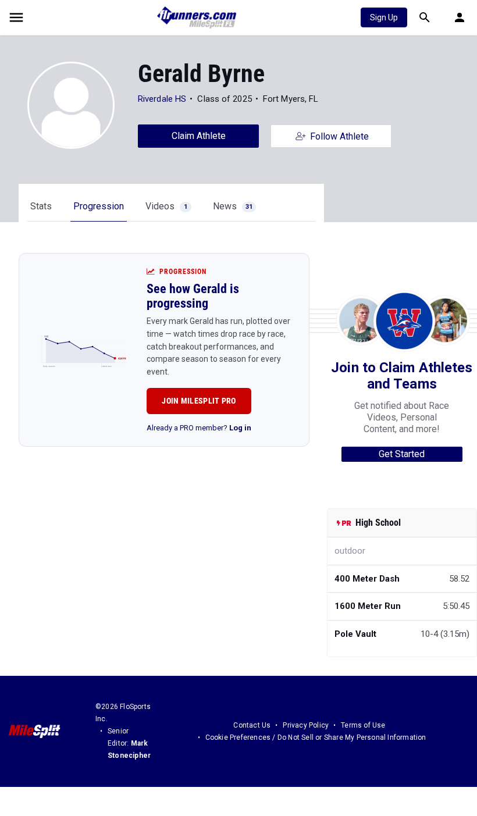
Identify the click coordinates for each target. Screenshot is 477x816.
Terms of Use (363, 725)
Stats (41, 206)
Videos (166, 206)
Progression (98, 206)
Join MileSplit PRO (199, 400)
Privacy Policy (306, 725)
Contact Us (251, 725)
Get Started (402, 453)
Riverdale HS (162, 99)
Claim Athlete (199, 135)
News (232, 206)
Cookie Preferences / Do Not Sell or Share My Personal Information (315, 737)
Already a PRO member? (199, 427)
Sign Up (384, 17)
